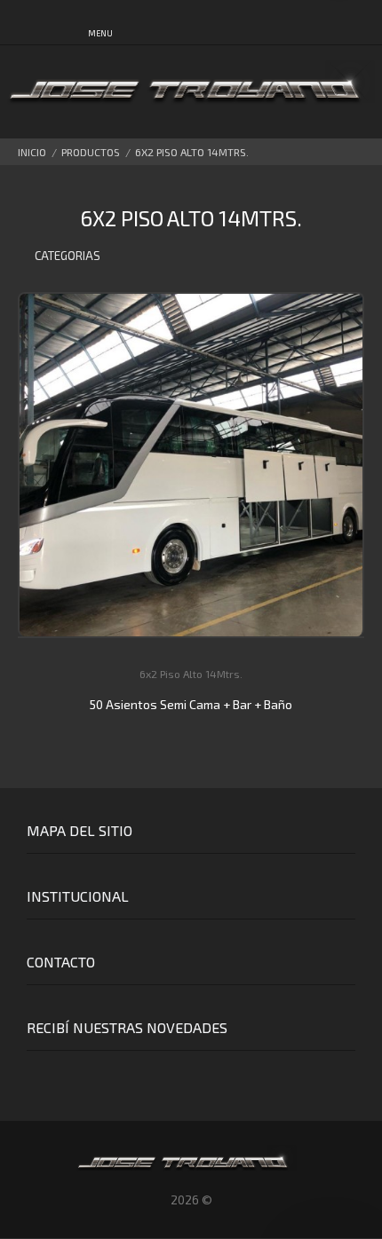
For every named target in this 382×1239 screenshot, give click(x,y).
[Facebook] (98, 1076)
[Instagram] (65, 1076)
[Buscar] (281, 24)
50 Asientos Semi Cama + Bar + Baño (191, 704)
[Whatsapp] (32, 1076)
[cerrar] (363, 24)
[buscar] (327, 23)
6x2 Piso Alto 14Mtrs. (192, 152)
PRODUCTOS (90, 152)
